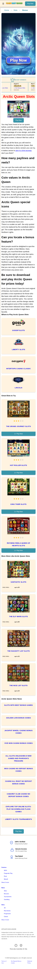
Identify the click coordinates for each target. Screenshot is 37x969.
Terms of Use (3, 962)
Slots (15, 10)
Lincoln (18, 388)
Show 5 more (5, 882)
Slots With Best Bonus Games (18, 705)
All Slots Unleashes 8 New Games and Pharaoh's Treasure (18, 758)
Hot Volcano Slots (17, 88)
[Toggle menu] (3, 3)
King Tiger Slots (18, 504)
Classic (6, 916)
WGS (5, 870)
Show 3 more (5, 919)
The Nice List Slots (18, 685)
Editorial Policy (29, 962)
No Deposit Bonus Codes (16, 962)
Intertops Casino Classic (18, 369)
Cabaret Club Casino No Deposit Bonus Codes (18, 795)
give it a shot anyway (23, 150)
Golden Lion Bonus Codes (18, 718)
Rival (5, 876)
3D (5, 908)
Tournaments (7, 896)
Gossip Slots (18, 330)
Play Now (30, 3)
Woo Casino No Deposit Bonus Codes (18, 770)
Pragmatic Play (8, 873)
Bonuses (6, 893)
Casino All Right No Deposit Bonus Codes (18, 782)
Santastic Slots (18, 582)
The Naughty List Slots (18, 651)
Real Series (7, 910)
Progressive (7, 913)
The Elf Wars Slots (18, 616)
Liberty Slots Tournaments (18, 819)
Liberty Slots (18, 349)
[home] (15, 5)
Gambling (6, 899)
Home (6, 10)
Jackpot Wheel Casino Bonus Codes (18, 732)
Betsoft (6, 879)
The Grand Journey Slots (18, 426)
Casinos (3, 867)
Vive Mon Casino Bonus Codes (18, 743)
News (3, 887)
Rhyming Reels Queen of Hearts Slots (18, 544)
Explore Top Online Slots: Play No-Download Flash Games (18, 809)
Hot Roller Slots (18, 465)
